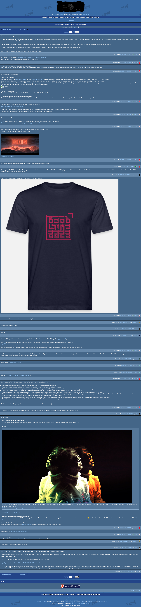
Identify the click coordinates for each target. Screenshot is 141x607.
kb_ (137, 571)
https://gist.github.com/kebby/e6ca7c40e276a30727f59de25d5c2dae (21, 563)
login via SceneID (73, 586)
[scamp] (139, 359)
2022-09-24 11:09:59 (126, 359)
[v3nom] (139, 54)
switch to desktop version (70, 600)
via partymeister (27, 524)
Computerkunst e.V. (38, 79)
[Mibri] (139, 414)
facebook (89, 601)
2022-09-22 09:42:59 (127, 329)
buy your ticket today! (35, 123)
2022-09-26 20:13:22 (127, 414)
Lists (77, 17)
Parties (61, 17)
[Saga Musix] (139, 175)
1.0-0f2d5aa (43, 601)
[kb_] (139, 571)
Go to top (70, 598)
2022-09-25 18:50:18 (125, 407)
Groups (55, 17)
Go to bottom (71, 20)
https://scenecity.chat (15, 362)
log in (132, 590)
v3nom (136, 54)
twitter (82, 601)
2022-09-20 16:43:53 (127, 166)
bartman (136, 335)
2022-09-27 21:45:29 (125, 534)
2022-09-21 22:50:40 (125, 315)
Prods (50, 17)
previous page (6, 29)
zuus (61, 14)
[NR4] (139, 166)
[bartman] (139, 335)
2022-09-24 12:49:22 (125, 378)
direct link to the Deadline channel (19, 375)
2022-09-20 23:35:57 (123, 175)
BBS (87, 17)
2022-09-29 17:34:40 (128, 571)
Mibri (137, 414)
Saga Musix (135, 175)
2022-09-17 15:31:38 (125, 114)
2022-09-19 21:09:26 (125, 160)
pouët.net (36, 601)
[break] (139, 329)
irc (106, 601)
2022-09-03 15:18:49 (125, 62)
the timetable (41, 339)
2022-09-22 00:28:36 (125, 322)
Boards (72, 17)
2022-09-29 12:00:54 (125, 541)
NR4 (137, 166)
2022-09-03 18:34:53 (125, 71)
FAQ (91, 17)
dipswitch (135, 322)
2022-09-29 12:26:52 (127, 547)
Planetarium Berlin (20, 79)
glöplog (76, 27)
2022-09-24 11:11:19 (126, 372)
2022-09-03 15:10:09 (125, 54)
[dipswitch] (139, 322)
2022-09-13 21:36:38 (125, 101)
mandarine (86, 14)
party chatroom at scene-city (19, 531)
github (87, 603)
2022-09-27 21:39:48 (125, 528)
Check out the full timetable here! (11, 512)
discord (101, 601)
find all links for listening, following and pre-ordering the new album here (24, 508)
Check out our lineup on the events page (13, 123)
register (138, 590)
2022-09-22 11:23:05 (126, 335)
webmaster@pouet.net (78, 603)
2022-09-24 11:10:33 (126, 365)
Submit (96, 17)
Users (67, 17)
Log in (44, 17)
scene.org (70, 601)
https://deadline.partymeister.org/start (12, 106)
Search (82, 17)
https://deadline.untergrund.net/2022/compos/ (32, 57)
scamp (136, 359)
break (136, 329)
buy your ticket (61, 339)
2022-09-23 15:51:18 (125, 350)
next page (23, 29)
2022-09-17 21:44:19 (125, 126)
